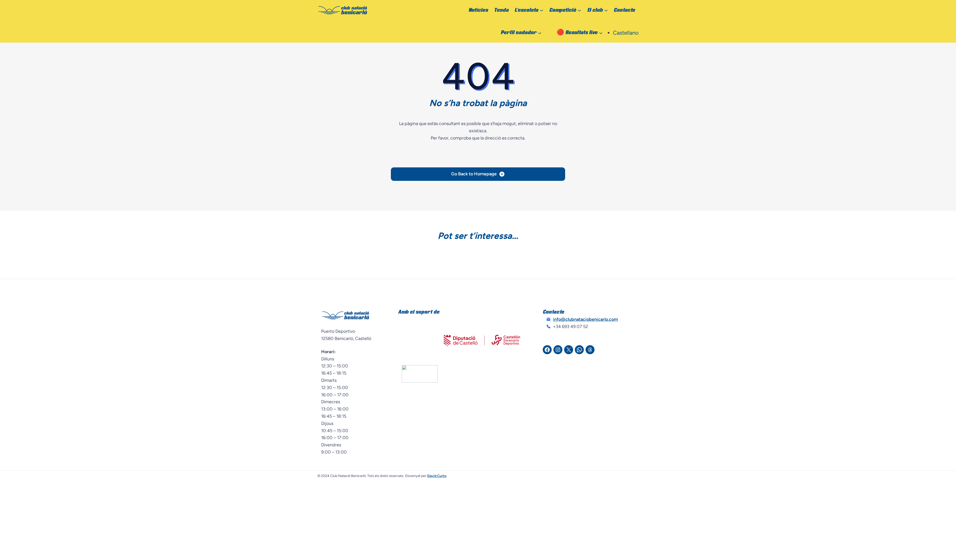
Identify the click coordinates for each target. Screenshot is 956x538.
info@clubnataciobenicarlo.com (585, 319)
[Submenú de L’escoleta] (541, 10)
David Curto (436, 476)
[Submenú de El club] (606, 10)
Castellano (626, 32)
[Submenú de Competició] (579, 10)
